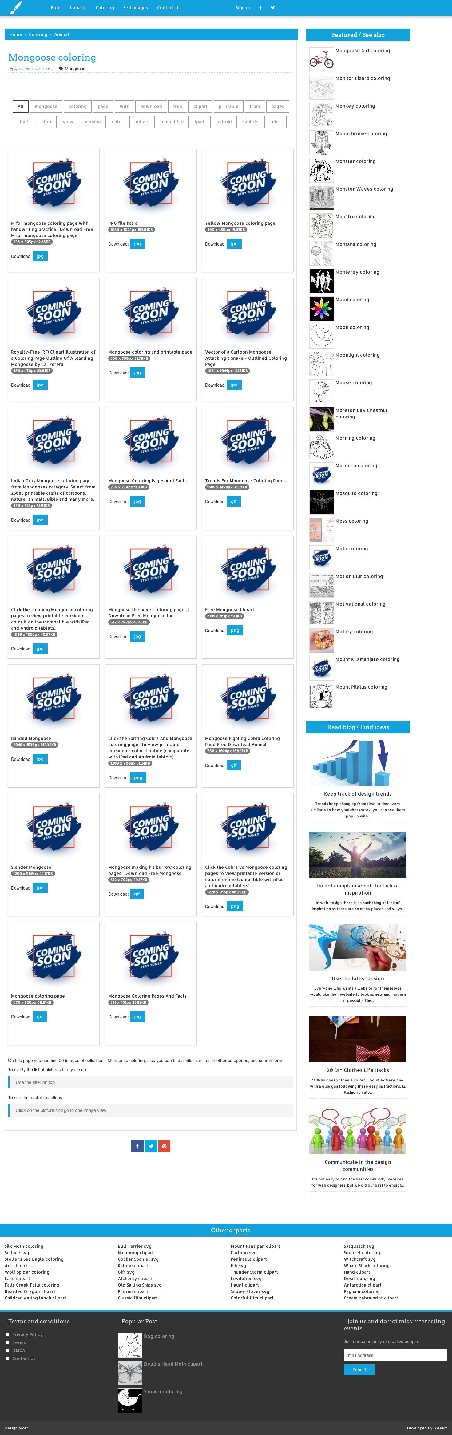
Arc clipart (16, 1265)
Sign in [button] (243, 7)
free (177, 106)
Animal (61, 34)
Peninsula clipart (249, 1259)
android (223, 121)
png (235, 630)
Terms (19, 1342)
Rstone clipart (133, 1265)
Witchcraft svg (360, 1259)
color (117, 121)
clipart (200, 106)
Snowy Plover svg (250, 1291)
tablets (250, 121)
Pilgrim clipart (133, 1291)
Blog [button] (56, 7)
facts (25, 121)
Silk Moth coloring (24, 1246)
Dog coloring (159, 1336)
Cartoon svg (244, 1252)
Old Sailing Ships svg (140, 1284)
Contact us (24, 1358)
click (47, 121)
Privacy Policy (27, 1334)
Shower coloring (163, 1391)
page (103, 106)
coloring (78, 106)
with (124, 106)
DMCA (18, 1350)
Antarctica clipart (363, 1284)
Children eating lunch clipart (35, 1297)
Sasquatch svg (359, 1246)
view (68, 121)
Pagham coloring (362, 1291)
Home (16, 34)
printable (229, 106)
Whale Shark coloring (367, 1265)
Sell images (135, 7)
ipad (199, 121)
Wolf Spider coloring (27, 1272)
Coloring (105, 7)
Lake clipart (17, 1278)
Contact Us (168, 7)
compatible (171, 121)
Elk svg (238, 1265)
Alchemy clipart (135, 1278)
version (93, 121)
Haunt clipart (245, 1284)
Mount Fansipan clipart (255, 1246)
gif (234, 501)
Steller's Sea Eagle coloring (34, 1259)
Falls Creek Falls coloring (32, 1284)
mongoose (46, 106)
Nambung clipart (136, 1252)
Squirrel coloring (362, 1252)
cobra (275, 121)
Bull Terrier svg (135, 1246)
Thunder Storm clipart (254, 1272)
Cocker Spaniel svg (138, 1259)
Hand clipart (357, 1272)
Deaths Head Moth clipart (173, 1364)
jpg (40, 256)
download (151, 106)
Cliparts (78, 7)
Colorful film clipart (252, 1297)
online (141, 121)
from (255, 106)
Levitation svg (246, 1278)
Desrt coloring (359, 1278)
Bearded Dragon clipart (30, 1291)
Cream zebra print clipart (371, 1297)
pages (277, 106)
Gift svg (126, 1272)
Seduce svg (17, 1252)
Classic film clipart (138, 1297)
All (21, 106)
